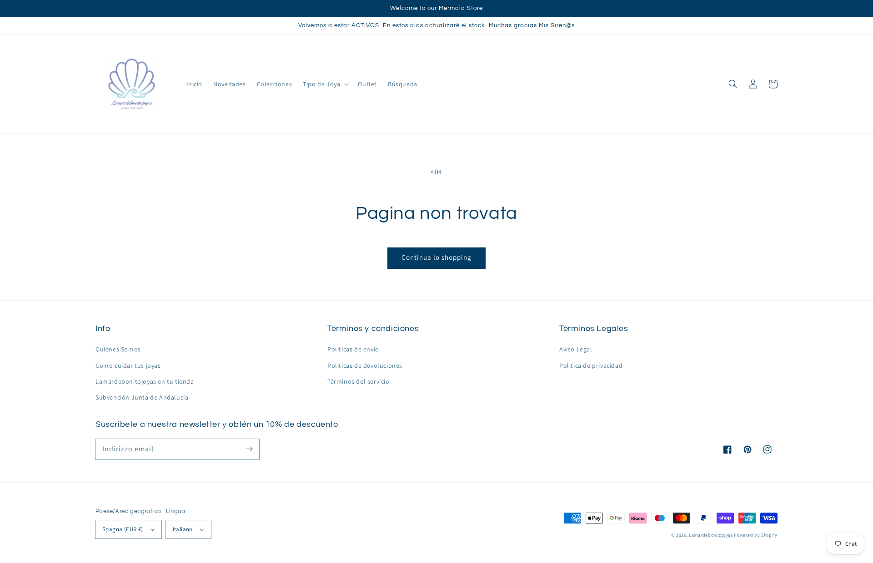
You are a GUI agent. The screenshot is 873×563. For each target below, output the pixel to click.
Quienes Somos (118, 349)
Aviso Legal (575, 349)
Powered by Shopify (756, 535)
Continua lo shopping (436, 257)
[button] (733, 84)
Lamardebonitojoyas (711, 535)
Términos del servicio (358, 381)
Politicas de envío (353, 349)
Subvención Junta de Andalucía (141, 397)
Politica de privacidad (590, 365)
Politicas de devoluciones (364, 365)
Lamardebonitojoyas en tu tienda (144, 381)
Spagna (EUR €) (122, 529)
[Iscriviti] (249, 449)
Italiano (183, 529)
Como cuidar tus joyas (128, 365)
